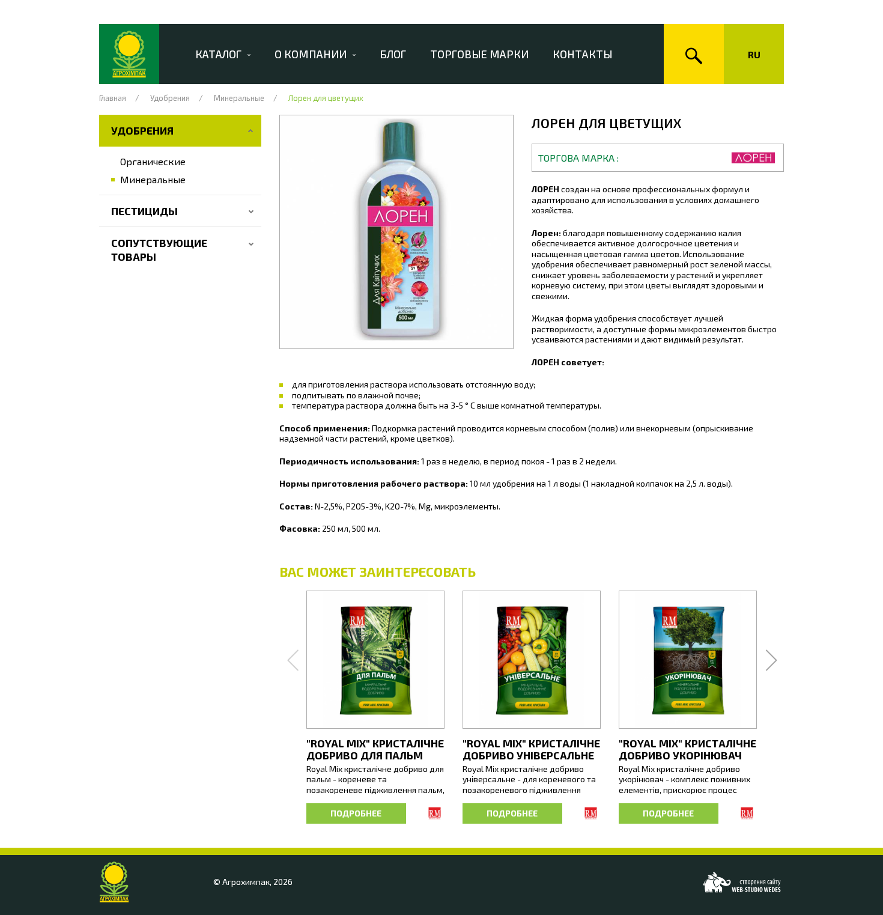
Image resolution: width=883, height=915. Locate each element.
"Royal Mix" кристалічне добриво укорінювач (687, 749)
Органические (153, 161)
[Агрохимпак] (129, 54)
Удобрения (170, 98)
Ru (754, 54)
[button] (396, 231)
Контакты (583, 54)
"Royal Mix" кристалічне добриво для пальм (375, 749)
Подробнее (355, 813)
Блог (393, 54)
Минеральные (239, 98)
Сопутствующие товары (159, 249)
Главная (112, 98)
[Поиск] (694, 54)
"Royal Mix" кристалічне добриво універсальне (531, 749)
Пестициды (144, 210)
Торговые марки (479, 54)
